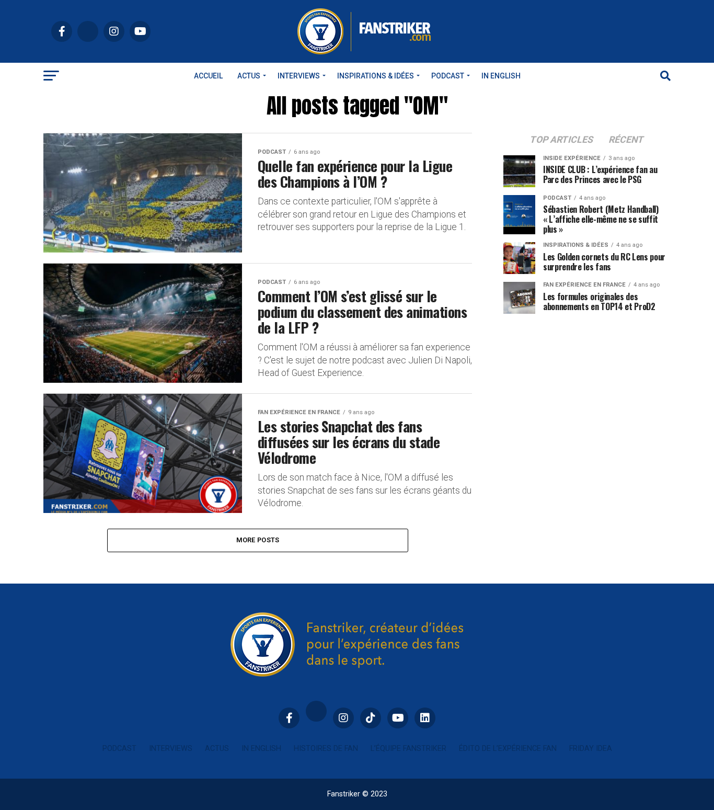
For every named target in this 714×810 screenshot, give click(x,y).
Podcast (447, 76)
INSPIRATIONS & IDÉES (375, 76)
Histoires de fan (326, 748)
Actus (248, 76)
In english (501, 76)
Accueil (208, 76)
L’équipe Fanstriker (408, 748)
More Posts (258, 540)
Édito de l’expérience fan (508, 748)
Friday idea (590, 748)
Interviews (299, 76)
